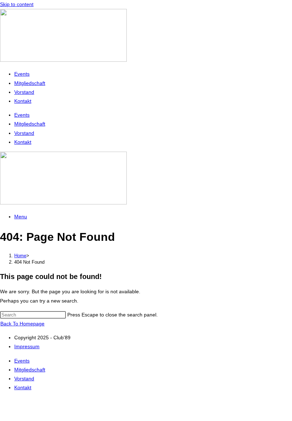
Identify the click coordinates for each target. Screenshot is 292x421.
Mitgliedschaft (29, 83)
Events (22, 74)
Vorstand (24, 92)
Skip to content (16, 4)
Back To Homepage (22, 323)
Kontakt (22, 101)
